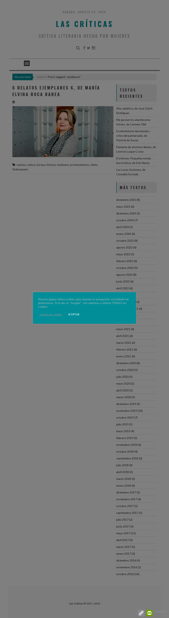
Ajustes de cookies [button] (50, 314)
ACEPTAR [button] (74, 314)
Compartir (160, 611)
